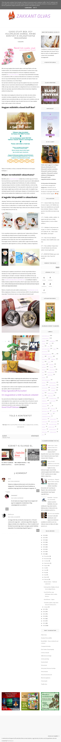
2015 (43, 346)
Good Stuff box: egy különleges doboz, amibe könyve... (50, 594)
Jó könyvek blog (45, 659)
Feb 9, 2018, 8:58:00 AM (13, 481)
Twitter (50, 286)
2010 (43, 372)
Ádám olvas (44, 634)
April (45, 574)
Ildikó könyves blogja (46, 655)
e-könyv (54, 411)
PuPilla (11, 514)
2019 (44, 551)
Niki (9, 479)
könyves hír (44, 408)
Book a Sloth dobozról (13, 74)
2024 (44, 540)
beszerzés (51, 364)
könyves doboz (22, 424)
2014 (50, 343)
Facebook (44, 292)
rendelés (36, 424)
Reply (38, 490)
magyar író (44, 351)
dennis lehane (51, 393)
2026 (44, 535)
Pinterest (50, 280)
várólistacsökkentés (46, 354)
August (46, 565)
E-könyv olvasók (45, 652)
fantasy (43, 377)
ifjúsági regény (45, 338)
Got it (35, 7)
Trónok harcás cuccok (32, 290)
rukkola (44, 382)
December (46, 556)
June (45, 570)
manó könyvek (51, 372)
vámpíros (53, 390)
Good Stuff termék (14, 178)
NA (50, 406)
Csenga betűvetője (46, 646)
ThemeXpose (10, 740)
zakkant (14, 495)
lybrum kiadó (53, 432)
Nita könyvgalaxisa (45, 677)
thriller (51, 367)
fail (29, 462)
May (45, 572)
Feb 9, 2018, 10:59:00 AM (17, 498)
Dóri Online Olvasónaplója (47, 649)
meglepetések (29, 424)
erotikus (44, 369)
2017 (44, 609)
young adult (44, 390)
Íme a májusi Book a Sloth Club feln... (20, 463)
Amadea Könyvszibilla (46, 638)
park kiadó (44, 432)
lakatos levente (52, 429)
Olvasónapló (44, 681)
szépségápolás (20, 426)
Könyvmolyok (44, 671)
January (46, 607)
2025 (44, 537)
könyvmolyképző (46, 349)
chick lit (44, 398)
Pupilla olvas (44, 684)
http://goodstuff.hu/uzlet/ (14, 390)
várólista (53, 359)
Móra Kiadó (50, 395)
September (47, 563)
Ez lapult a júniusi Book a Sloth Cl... (7, 463)
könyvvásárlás (52, 385)
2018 (8, 424)
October (46, 561)
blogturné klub (45, 336)
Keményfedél (44, 662)
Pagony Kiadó (54, 421)
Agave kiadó (52, 369)
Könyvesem (44, 665)
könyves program (46, 380)
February (46, 579)
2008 (43, 393)
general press (52, 382)
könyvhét (53, 408)
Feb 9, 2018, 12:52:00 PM (14, 517)
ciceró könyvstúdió (46, 416)
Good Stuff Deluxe (10, 407)
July (45, 568)
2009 (43, 395)
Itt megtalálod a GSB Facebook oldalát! (20, 395)
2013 (43, 356)
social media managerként (48, 185)
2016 (48, 346)
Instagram (44, 286)
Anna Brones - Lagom (49, 599)
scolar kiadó (53, 419)
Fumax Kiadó (44, 421)
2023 (44, 542)
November (46, 558)
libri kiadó (50, 356)
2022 (44, 544)
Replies (8, 492)
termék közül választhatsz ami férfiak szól (15, 279)
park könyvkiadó (53, 424)
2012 (44, 621)
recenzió (44, 367)
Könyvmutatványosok (46, 674)
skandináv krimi (52, 398)
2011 (43, 434)
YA (55, 354)
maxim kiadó (44, 359)
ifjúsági (43, 343)
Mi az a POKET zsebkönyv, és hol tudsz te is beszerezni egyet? (53, 463)
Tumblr (44, 280)
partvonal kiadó (45, 411)
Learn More (28, 7)
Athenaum (44, 406)
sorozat (43, 341)
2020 (44, 549)
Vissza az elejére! (53, 736)
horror (43, 385)
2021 (44, 547)
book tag (44, 424)
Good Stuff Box (14, 424)
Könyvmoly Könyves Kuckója (48, 668)
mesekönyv (44, 419)
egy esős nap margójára (53, 513)
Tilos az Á (44, 429)
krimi (54, 349)
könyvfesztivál (45, 403)
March (45, 577)
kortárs (43, 364)
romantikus (52, 341)
